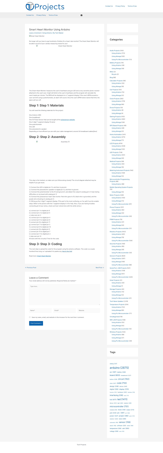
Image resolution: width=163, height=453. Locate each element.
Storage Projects (115, 289)
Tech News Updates (116, 301)
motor (122, 410)
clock (113, 383)
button (113, 379)
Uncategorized (115, 317)
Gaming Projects (115, 116)
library (113, 403)
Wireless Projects (116, 332)
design (114, 386)
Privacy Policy (120, 6)
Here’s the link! (67, 251)
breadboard (126, 375)
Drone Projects (115, 107)
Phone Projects (115, 207)
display (124, 389)
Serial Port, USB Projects (118, 268)
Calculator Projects (116, 81)
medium (127, 403)
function (113, 392)
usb (125, 428)
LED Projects (114, 152)
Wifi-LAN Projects (116, 320)
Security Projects (115, 244)
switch (130, 425)
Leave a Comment (35, 33)
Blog (111, 77)
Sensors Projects (115, 256)
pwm (132, 416)
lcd (113, 400)
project (123, 416)
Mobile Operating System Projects (121, 187)
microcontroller (119, 406)
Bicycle (114, 74)
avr (113, 372)
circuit (123, 379)
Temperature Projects (117, 304)
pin (127, 413)
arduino (119, 367)
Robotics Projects (116, 231)
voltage (114, 431)
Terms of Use (132, 6)
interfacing (116, 395)
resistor (114, 419)
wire (121, 431)
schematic (114, 422)
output (130, 410)
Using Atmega (116, 56)
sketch (113, 425)
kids (126, 395)
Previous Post (30, 267)
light (120, 403)
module (113, 410)
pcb (113, 413)
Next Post (100, 267)
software (121, 425)
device (123, 386)
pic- (120, 413)
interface (131, 392)
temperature (115, 428)
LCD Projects (114, 143)
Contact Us (109, 6)
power (114, 416)
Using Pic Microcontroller (120, 59)
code (122, 383)
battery (121, 372)
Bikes (111, 72)
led (122, 399)
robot (122, 419)
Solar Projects (114, 280)
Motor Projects (115, 195)
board (115, 375)
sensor (125, 422)
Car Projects (114, 90)
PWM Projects (114, 219)
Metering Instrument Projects (119, 170)
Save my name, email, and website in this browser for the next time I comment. (58, 317)
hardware (122, 392)
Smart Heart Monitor (44, 256)
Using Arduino (47, 33)
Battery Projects (115, 63)
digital (114, 389)
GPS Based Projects (116, 125)
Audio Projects (115, 50)
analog (113, 363)
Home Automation (116, 134)
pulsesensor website (68, 120)
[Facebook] (81, 15)
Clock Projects (115, 98)
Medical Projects (115, 161)
